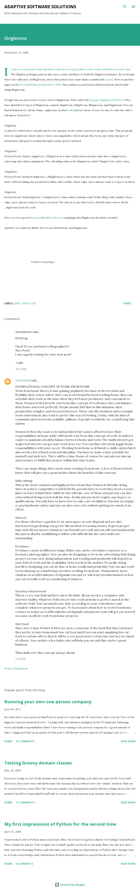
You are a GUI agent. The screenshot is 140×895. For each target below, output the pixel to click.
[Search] (124, 6)
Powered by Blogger (72, 884)
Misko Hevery (53, 217)
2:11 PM (20, 659)
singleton (29, 303)
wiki (70, 110)
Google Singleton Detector (106, 100)
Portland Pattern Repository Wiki (40, 84)
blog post (35, 217)
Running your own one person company (48, 702)
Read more (128, 741)
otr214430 (22, 380)
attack (109, 79)
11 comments (25, 802)
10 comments (25, 741)
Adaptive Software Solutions (40, 6)
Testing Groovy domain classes (38, 763)
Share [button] (127, 303)
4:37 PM (20, 369)
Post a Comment (16, 668)
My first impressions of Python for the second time (60, 824)
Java (17, 303)
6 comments (24, 863)
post (32, 69)
